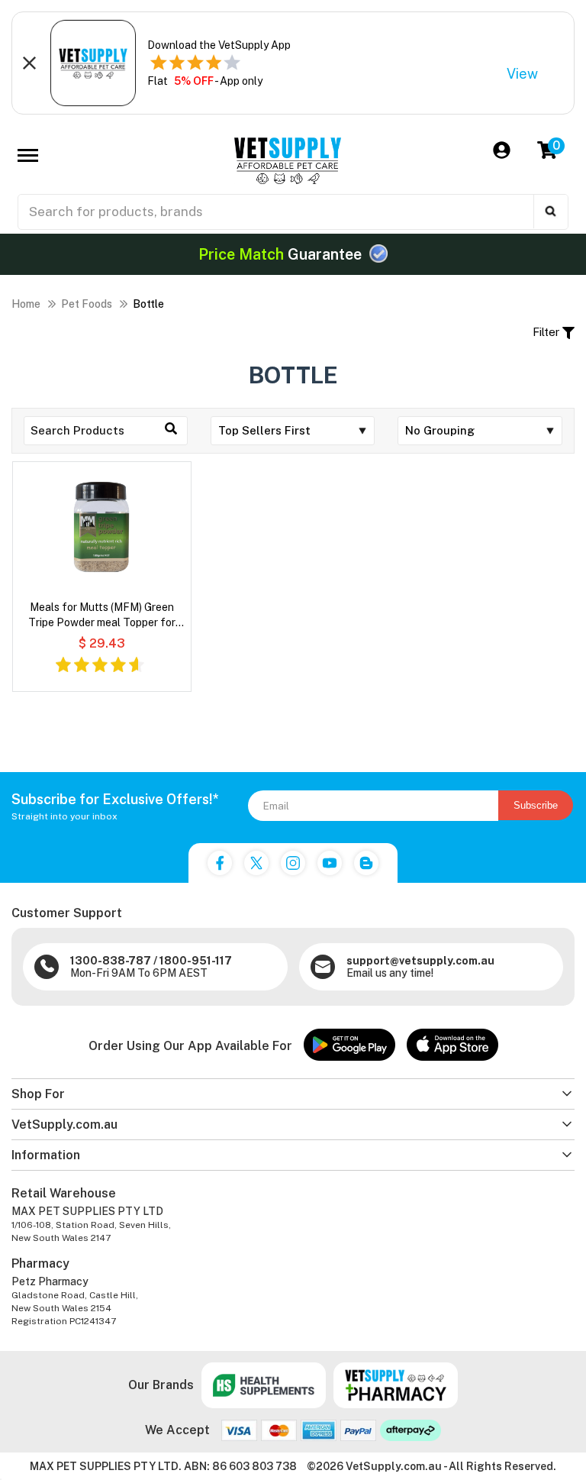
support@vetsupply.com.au (420, 961)
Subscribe (536, 805)
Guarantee (281, 254)
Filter (547, 331)
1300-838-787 (110, 961)
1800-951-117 (195, 961)
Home (25, 304)
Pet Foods (86, 304)
